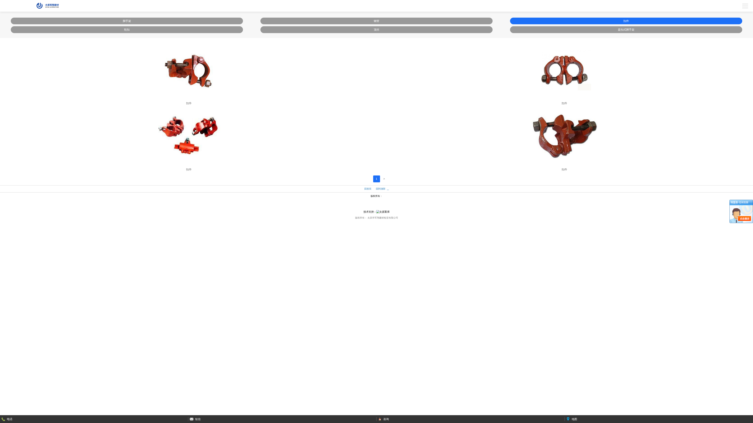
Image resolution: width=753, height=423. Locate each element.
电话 (9, 419)
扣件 (626, 21)
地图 (574, 419)
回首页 (367, 188)
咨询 (386, 419)
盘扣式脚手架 (626, 29)
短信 (198, 419)
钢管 (376, 21)
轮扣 (127, 29)
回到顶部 (380, 188)
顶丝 (376, 29)
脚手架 (127, 21)
